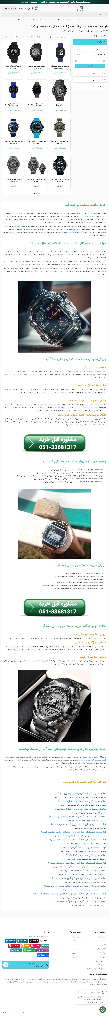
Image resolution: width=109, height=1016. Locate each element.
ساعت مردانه (105, 19)
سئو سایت (10, 1012)
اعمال (90, 66)
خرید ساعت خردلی (56, 767)
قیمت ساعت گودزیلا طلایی (89, 216)
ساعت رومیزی (61, 19)
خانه (104, 31)
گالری (104, 945)
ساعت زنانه (97, 19)
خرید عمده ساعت (100, 957)
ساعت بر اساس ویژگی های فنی (91, 31)
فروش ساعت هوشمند (95, 476)
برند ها (102, 86)
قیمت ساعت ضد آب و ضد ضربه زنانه (93, 760)
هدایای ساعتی (33, 19)
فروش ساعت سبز (97, 573)
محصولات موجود (96, 80)
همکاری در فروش (100, 961)
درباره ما (103, 953)
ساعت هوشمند (80, 19)
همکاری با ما (102, 965)
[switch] (104, 74)
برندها (25, 19)
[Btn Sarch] (106, 14)
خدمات (103, 941)
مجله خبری (20, 19)
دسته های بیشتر (42, 19)
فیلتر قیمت (100, 42)
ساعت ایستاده (52, 19)
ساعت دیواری (70, 19)
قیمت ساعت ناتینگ (96, 582)
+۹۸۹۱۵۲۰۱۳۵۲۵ (34, 964)
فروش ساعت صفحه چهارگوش (26, 419)
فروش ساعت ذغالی (18, 226)
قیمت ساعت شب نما (92, 408)
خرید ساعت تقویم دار (68, 232)
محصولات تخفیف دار (94, 74)
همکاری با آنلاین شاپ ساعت (96, 969)
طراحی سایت (20, 1012)
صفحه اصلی (102, 937)
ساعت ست (89, 19)
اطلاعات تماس (101, 949)
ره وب (3, 1012)
